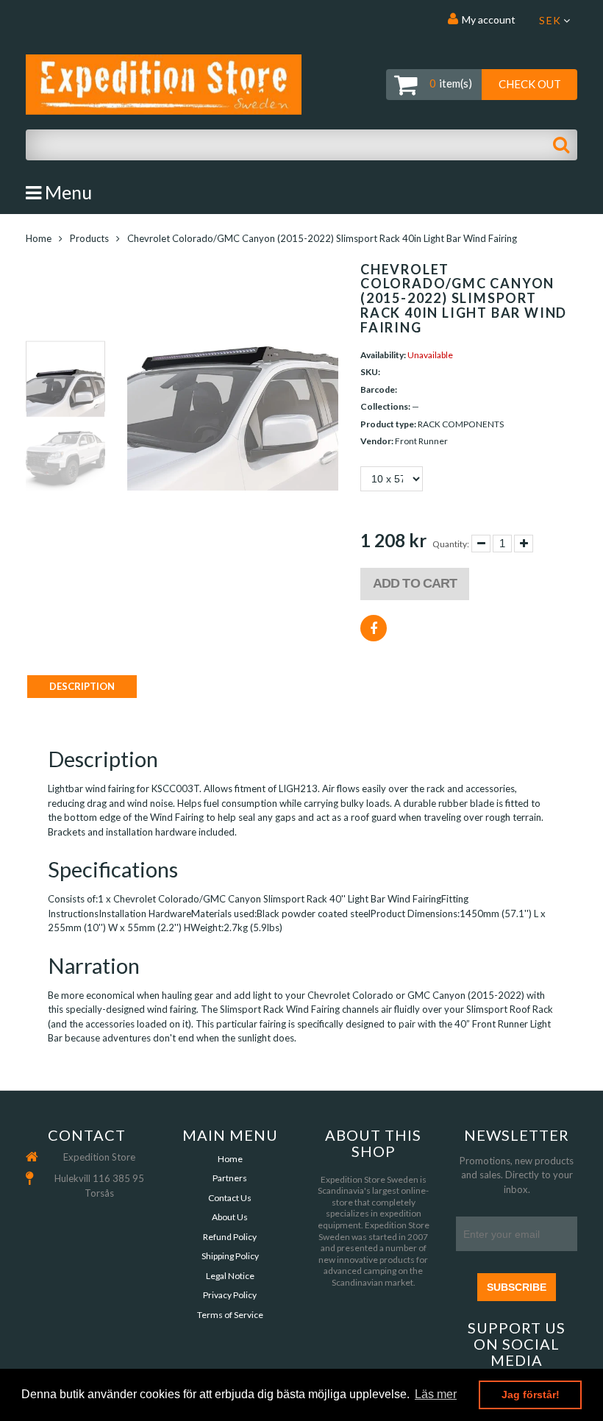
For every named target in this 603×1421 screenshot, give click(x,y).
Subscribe (516, 1287)
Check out (530, 83)
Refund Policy (230, 1236)
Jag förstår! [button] (531, 1394)
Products (89, 238)
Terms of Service (230, 1314)
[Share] (373, 628)
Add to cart (415, 583)
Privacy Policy (230, 1294)
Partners (230, 1177)
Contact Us (229, 1197)
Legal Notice (230, 1275)
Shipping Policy (230, 1255)
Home (38, 238)
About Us (230, 1216)
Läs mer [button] (436, 1394)
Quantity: (450, 543)
